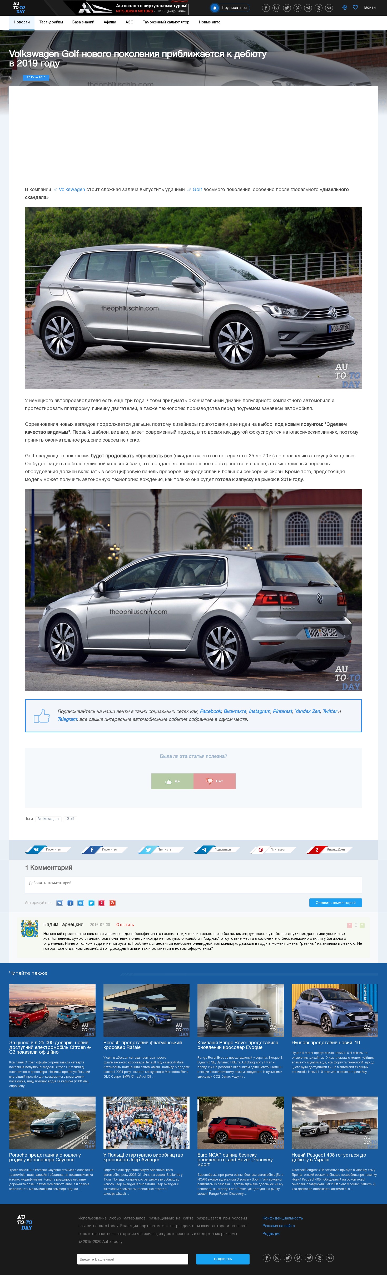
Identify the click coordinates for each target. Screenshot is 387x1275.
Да (176, 781)
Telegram (67, 719)
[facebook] (266, 8)
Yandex (101, 903)
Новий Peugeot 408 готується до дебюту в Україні (329, 1157)
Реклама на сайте (279, 1226)
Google (112, 903)
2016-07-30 (100, 925)
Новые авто (210, 22)
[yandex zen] (318, 8)
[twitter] (287, 8)
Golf (197, 190)
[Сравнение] (345, 7)
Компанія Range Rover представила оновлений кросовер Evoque (237, 1045)
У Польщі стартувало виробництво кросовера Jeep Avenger (143, 1157)
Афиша (110, 22)
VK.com (59, 903)
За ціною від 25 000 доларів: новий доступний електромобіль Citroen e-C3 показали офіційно (50, 1048)
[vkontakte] (329, 8)
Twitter (329, 711)
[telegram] (308, 8)
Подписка (223, 1259)
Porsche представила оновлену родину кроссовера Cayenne (45, 1157)
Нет (219, 781)
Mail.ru (80, 903)
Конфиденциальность (283, 1218)
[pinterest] (297, 8)
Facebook (210, 711)
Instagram (259, 711)
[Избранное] (355, 7)
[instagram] (276, 8)
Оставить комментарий (336, 903)
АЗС (129, 22)
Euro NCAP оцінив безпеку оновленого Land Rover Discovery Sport (235, 1160)
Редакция (271, 1234)
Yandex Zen (307, 711)
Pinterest (282, 711)
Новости (22, 22)
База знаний (83, 22)
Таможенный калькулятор (166, 22)
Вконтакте (235, 711)
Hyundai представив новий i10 (326, 1043)
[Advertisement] (193, 141)
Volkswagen (72, 190)
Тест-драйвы (51, 22)
